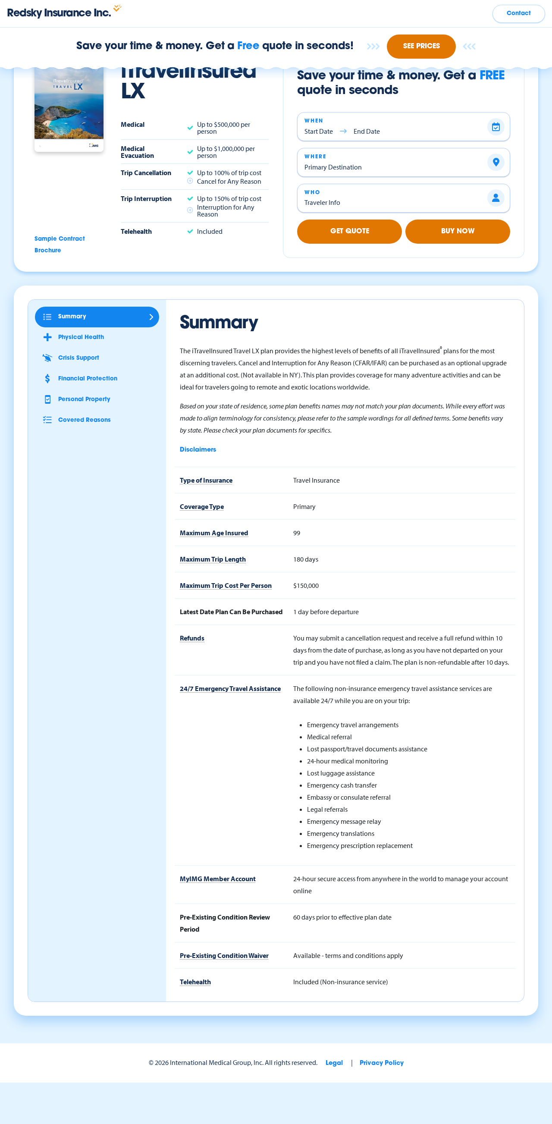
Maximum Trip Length (213, 559)
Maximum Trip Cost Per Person (226, 585)
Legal (334, 1063)
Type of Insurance (206, 480)
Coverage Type (202, 506)
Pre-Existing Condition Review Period (225, 923)
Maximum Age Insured (214, 532)
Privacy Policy (382, 1063)
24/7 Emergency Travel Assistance (230, 688)
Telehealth (195, 981)
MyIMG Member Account (218, 878)
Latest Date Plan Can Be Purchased (231, 611)
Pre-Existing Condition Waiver (224, 955)
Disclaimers (198, 450)
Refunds (192, 638)
